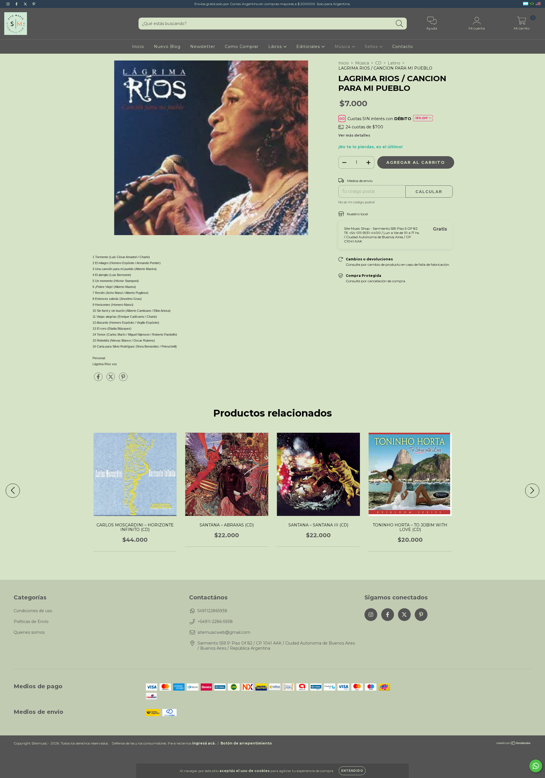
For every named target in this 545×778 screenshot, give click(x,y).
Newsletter (202, 46)
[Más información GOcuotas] (423, 118)
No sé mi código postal (356, 202)
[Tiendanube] (513, 744)
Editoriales (308, 46)
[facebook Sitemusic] (17, 4)
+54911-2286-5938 (215, 621)
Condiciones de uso (33, 610)
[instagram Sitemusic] (8, 4)
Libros (275, 46)
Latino (394, 63)
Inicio (138, 46)
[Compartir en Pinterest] (123, 379)
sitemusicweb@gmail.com (224, 632)
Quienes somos (29, 632)
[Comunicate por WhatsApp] (535, 766)
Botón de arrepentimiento (246, 743)
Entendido (352, 771)
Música (343, 46)
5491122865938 (212, 610)
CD (378, 63)
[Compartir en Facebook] (99, 379)
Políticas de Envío (31, 621)
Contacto (402, 46)
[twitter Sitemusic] (26, 4)
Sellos (372, 46)
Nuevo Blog (167, 46)
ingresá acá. (203, 743)
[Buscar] (399, 23)
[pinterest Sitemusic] (33, 4)
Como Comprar (242, 46)
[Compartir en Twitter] (111, 379)
